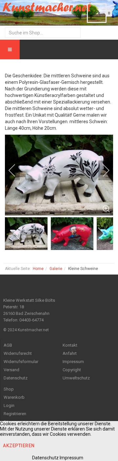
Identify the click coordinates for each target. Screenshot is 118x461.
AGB (8, 345)
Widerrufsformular (21, 361)
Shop (9, 389)
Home (38, 268)
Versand (11, 369)
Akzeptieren (19, 445)
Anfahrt (70, 353)
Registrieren (15, 413)
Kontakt (70, 345)
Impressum (73, 361)
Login (9, 405)
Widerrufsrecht (18, 353)
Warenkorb (14, 397)
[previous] (16, 170)
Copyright (72, 369)
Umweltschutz (76, 377)
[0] (97, 13)
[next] (101, 170)
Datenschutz (16, 377)
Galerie (55, 268)
